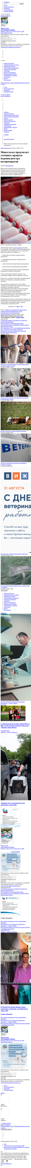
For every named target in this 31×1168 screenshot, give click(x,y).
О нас (5, 5)
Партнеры (7, 8)
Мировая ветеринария (10, 74)
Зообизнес (7, 71)
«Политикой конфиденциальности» (11, 47)
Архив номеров (8, 10)
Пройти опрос (20, 317)
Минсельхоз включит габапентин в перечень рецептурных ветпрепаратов (13, 331)
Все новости (7, 80)
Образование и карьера (10, 75)
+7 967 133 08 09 (5, 94)
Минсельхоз (23, 310)
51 (4, 1078)
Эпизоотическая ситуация (11, 65)
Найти (21, 3)
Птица (6, 118)
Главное (6, 112)
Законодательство (9, 63)
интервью (3, 613)
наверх (3, 1093)
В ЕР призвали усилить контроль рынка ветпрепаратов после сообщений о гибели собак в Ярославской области (15, 325)
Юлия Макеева (9, 165)
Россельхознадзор (9, 7)
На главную (4, 590)
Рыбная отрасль (8, 119)
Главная (6, 134)
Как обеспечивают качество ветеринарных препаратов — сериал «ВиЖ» (13, 702)
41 (4, 42)
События (6, 132)
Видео (6, 78)
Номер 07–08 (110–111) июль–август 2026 (12, 31)
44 (1, 881)
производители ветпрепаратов (9, 311)
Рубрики (7, 2)
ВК (22, 306)
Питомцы (3, 705)
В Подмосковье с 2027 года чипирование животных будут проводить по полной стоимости (15, 328)
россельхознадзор (14, 313)
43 (1, 1078)
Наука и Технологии (10, 72)
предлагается (18, 247)
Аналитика (7, 77)
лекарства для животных (12, 310)
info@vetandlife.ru (5, 15)
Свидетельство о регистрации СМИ (14, 1145)
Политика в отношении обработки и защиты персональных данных (16, 1148)
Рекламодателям (8, 11)
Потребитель (7, 125)
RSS (5, 1144)
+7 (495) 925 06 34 (6, 1123)
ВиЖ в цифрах (8, 130)
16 (4, 881)
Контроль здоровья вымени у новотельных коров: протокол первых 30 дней (15, 365)
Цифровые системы (9, 66)
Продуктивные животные (11, 68)
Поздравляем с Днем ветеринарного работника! (14, 554)
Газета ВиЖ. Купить (6, 33)
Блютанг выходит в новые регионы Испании (13, 431)
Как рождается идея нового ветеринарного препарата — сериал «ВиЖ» (13, 925)
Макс (18, 306)
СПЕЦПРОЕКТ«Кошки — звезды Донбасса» (9, 731)
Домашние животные (10, 69)
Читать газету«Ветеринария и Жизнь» (8, 29)
